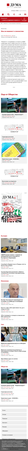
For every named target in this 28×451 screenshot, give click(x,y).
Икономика (5, 281)
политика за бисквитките (7, 446)
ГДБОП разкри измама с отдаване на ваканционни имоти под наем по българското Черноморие (11, 256)
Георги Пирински (7, 387)
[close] (27, 440)
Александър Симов (8, 182)
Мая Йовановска (7, 35)
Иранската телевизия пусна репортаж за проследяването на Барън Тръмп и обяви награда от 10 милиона (13, 351)
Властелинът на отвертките (9, 181)
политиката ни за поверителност (19, 446)
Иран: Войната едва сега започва (9, 358)
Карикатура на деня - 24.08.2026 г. (10, 159)
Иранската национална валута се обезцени (13, 343)
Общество (5, 23)
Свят (2, 324)
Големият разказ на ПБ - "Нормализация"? (12, 114)
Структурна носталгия (7, 136)
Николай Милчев (8, 138)
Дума (6, 160)
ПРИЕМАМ (4, 448)
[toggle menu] (25, 14)
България (4, 236)
